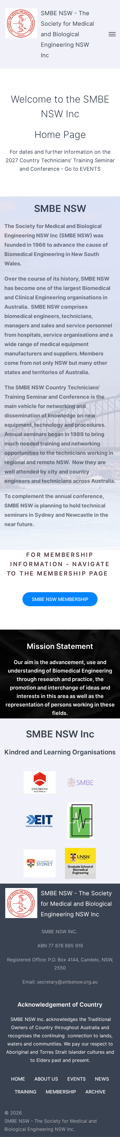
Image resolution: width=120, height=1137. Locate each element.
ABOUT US (46, 1079)
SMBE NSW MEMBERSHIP (60, 599)
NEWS (102, 1079)
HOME (18, 1079)
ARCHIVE (95, 1092)
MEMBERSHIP (61, 1092)
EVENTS (76, 1079)
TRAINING (25, 1092)
